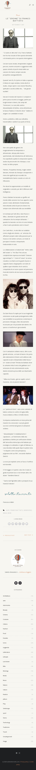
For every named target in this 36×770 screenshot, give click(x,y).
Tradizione (6, 727)
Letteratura (6, 652)
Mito (4, 666)
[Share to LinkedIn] (23, 523)
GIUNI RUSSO (28, 510)
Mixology (5, 671)
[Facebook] (16, 583)
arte (4, 600)
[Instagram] (20, 583)
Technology (6, 722)
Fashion (5, 629)
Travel (5, 732)
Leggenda (6, 647)
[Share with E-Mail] (26, 523)
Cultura (5, 624)
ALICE (8, 510)
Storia (5, 718)
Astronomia (6, 605)
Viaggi (5, 741)
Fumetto (5, 638)
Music (18, 15)
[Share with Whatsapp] (19, 523)
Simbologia (6, 708)
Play (4, 704)
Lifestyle (5, 657)
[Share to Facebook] (9, 523)
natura (5, 690)
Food (4, 633)
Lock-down (6, 661)
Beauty (5, 610)
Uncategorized (7, 736)
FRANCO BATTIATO (16, 510)
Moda (4, 676)
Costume (5, 619)
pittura (5, 699)
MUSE (9, 513)
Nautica (5, 694)
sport (4, 713)
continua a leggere (25, 572)
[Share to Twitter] (12, 523)
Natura (5, 685)
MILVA (5, 513)
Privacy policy (24, 762)
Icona (4, 643)
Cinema (5, 615)
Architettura (6, 596)
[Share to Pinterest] (16, 523)
